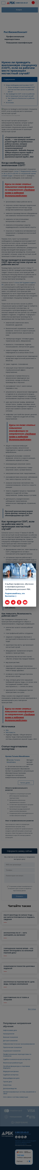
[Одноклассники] (19, 602)
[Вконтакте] (7, 602)
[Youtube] (25, 602)
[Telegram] (13, 602)
